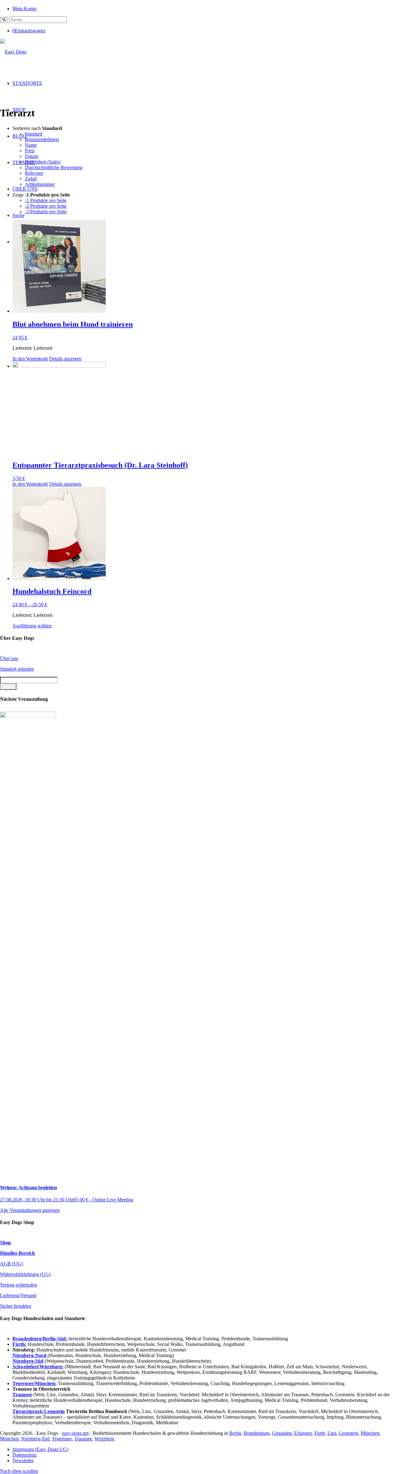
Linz (331, 1433)
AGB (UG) (11, 1263)
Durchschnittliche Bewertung (53, 167)
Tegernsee (62, 1438)
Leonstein (348, 1433)
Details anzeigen (65, 358)
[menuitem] (205, 8)
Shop (5, 1242)
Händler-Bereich (17, 1253)
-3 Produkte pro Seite (46, 211)
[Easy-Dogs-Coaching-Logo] (13, 51)
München (370, 1433)
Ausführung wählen (32, 625)
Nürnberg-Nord (30, 1355)
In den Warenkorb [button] (30, 358)
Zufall (31, 178)
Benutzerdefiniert (42, 139)
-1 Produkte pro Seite (46, 200)
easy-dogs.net (75, 1433)
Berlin (235, 1433)
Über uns (9, 658)
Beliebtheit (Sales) (43, 161)
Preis (30, 150)
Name (31, 145)
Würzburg (104, 1438)
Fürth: (19, 1344)
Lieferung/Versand (18, 1295)
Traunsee (83, 1438)
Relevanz (34, 173)
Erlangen (303, 1433)
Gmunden (282, 1433)
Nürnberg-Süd (35, 1438)
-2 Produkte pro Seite (46, 206)
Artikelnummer (40, 184)
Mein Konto (24, 8)
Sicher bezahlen (15, 1306)
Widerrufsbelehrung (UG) (25, 1274)
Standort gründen (17, 669)
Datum (31, 156)
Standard (33, 133)
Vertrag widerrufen (18, 1284)
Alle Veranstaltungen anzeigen (30, 1210)
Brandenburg (257, 1433)
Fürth (319, 1433)
